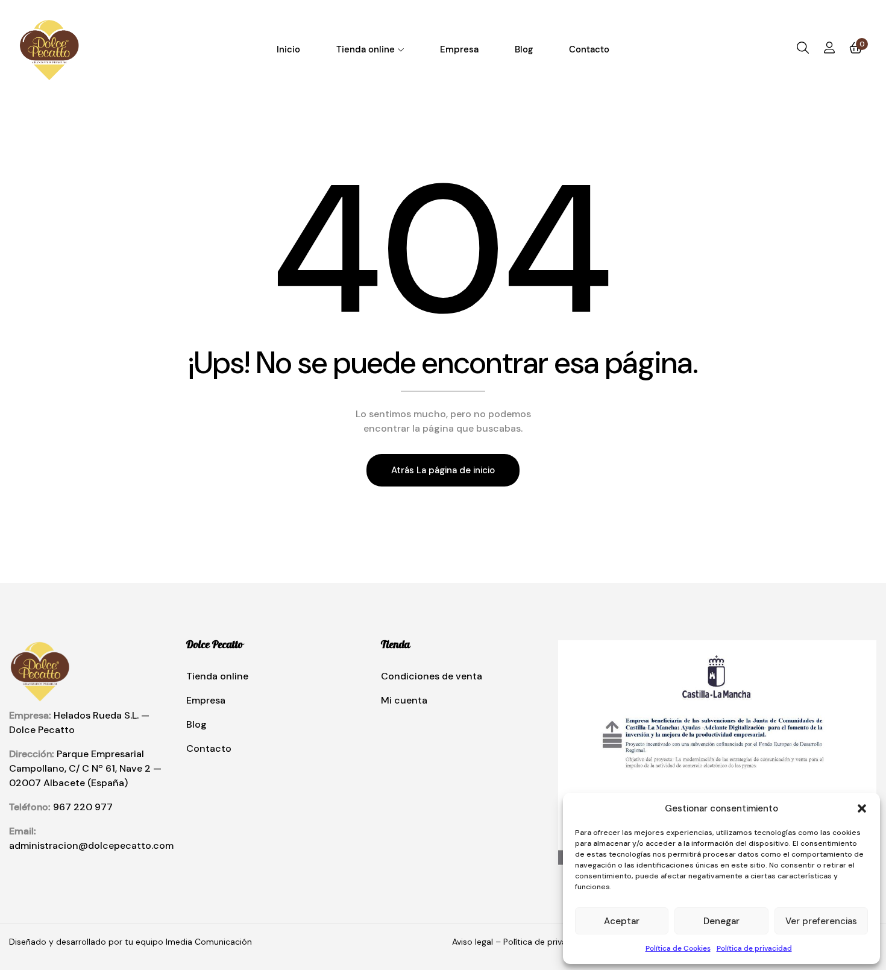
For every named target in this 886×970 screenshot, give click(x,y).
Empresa (205, 700)
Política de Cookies (678, 948)
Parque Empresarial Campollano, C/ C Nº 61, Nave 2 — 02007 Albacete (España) (85, 768)
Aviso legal (472, 941)
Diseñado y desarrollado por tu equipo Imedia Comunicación (131, 941)
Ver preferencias (821, 921)
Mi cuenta (404, 700)
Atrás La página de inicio (443, 470)
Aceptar (621, 921)
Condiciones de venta (431, 676)
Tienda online (217, 676)
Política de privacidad (754, 948)
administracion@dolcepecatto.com (91, 845)
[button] (862, 808)
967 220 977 (83, 807)
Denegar (721, 921)
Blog (196, 724)
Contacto (208, 748)
